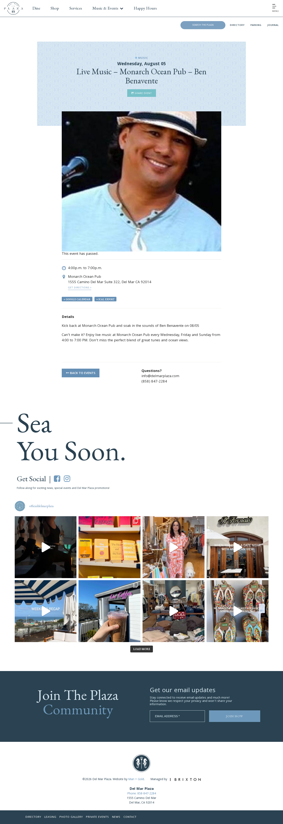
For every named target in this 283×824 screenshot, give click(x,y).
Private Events (97, 817)
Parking (255, 25)
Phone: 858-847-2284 (141, 793)
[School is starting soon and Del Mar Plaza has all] (173, 611)
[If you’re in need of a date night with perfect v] (237, 547)
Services (75, 8)
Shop (55, 8)
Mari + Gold (136, 779)
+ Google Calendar (77, 299)
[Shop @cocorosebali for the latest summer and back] (173, 547)
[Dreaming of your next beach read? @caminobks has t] (109, 547)
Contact (130, 817)
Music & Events (105, 8)
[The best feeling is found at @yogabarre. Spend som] (46, 547)
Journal (273, 25)
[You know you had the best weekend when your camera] (46, 611)
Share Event (143, 93)
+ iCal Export (105, 299)
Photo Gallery (71, 817)
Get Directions (79, 288)
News (116, 817)
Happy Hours (145, 8)
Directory (237, 25)
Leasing (50, 817)
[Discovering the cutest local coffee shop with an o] (109, 611)
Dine (36, 8)
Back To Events (82, 373)
